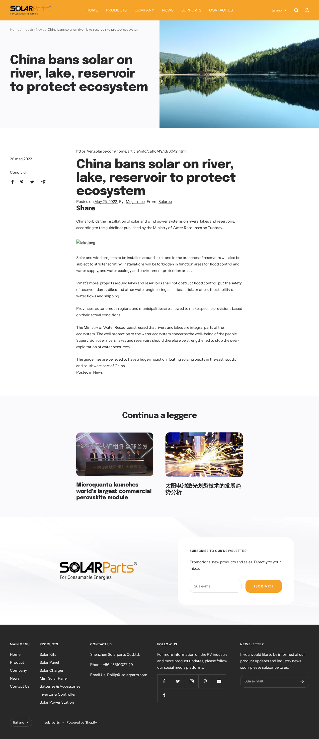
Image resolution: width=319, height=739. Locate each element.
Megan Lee (135, 201)
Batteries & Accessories (60, 686)
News (98, 372)
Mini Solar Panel (54, 678)
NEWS (167, 10)
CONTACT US (221, 10)
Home (14, 29)
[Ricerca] (296, 10)
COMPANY (144, 10)
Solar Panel (49, 662)
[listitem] (12, 182)
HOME (92, 10)
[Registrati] (302, 681)
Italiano (276, 10)
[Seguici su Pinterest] (205, 681)
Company (18, 670)
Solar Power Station (57, 702)
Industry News (33, 29)
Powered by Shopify (82, 722)
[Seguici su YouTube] (219, 681)
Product (17, 662)
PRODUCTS (116, 10)
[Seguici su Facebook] (164, 681)
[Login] (307, 10)
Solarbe (165, 201)
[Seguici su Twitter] (178, 681)
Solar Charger (52, 670)
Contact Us (19, 686)
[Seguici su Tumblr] (164, 695)
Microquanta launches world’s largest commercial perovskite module (114, 491)
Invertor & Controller (58, 694)
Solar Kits (48, 654)
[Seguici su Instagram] (191, 681)
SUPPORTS (191, 10)
